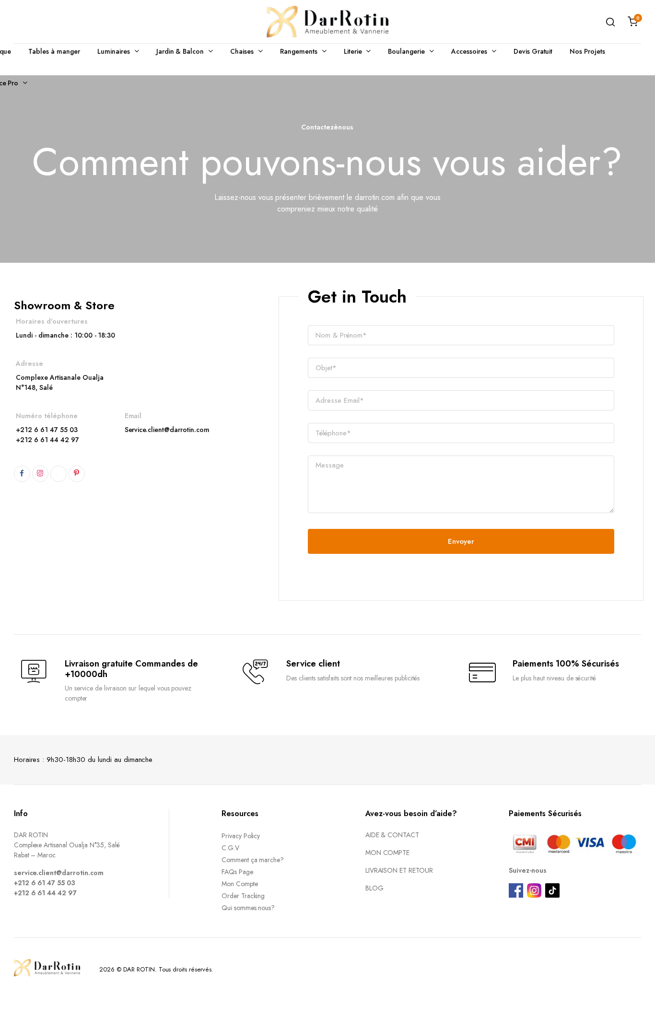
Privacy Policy (241, 836)
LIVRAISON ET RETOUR (399, 870)
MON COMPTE (387, 852)
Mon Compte (240, 884)
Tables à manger (54, 51)
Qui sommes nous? (248, 908)
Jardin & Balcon (180, 51)
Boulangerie (406, 51)
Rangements (298, 51)
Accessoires (469, 51)
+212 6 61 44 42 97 (47, 440)
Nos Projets (587, 51)
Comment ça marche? (253, 860)
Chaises (242, 51)
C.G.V (230, 848)
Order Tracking (243, 896)
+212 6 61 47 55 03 (46, 429)
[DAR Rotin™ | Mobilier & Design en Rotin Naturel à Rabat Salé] (327, 21)
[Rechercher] (610, 21)
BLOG (374, 888)
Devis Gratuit (533, 51)
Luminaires (113, 51)
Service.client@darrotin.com (167, 429)
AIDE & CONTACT (392, 835)
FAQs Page (237, 872)
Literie (353, 51)
